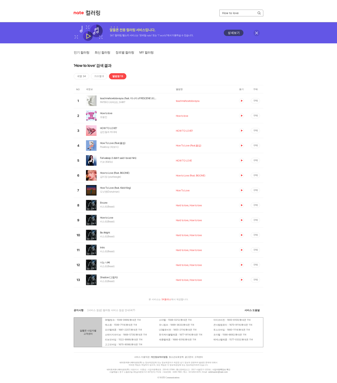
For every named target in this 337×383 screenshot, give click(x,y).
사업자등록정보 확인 (221, 369)
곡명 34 (81, 76)
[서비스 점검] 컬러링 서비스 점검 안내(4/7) (111, 310)
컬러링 (94, 13)
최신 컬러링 (102, 52)
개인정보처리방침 (159, 357)
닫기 (256, 33)
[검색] (259, 13)
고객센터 (198, 357)
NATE (79, 12)
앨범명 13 (117, 76)
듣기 (241, 100)
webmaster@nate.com (218, 372)
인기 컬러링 (81, 52)
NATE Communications (170, 377)
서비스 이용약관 (142, 357)
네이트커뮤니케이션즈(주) (131, 362)
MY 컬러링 (146, 52)
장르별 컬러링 (124, 52)
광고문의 (189, 357)
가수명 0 (99, 76)
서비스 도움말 (252, 310)
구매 (255, 100)
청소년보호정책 (176, 357)
